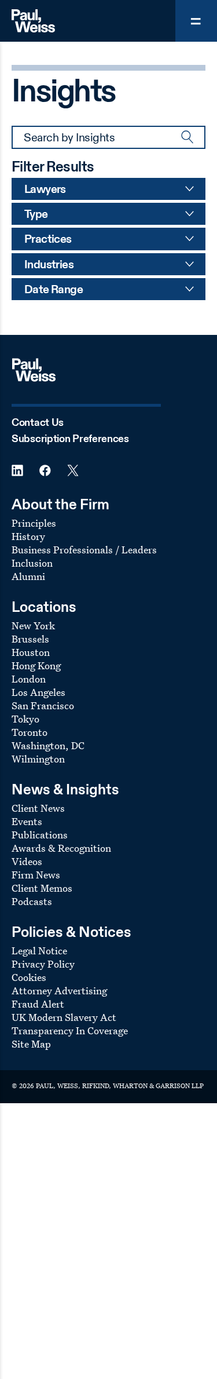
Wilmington (38, 758)
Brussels (30, 638)
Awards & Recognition (61, 848)
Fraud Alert (38, 1003)
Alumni (28, 576)
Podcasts (32, 901)
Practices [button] (48, 240)
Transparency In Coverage (70, 1030)
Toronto (29, 732)
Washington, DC (48, 745)
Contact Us (38, 423)
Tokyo (25, 718)
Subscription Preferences (70, 439)
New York (33, 625)
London (29, 678)
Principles (34, 523)
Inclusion (32, 563)
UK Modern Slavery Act (64, 1017)
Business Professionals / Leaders (84, 549)
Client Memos (42, 888)
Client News (38, 808)
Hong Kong (36, 665)
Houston (31, 652)
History (28, 536)
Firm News (36, 874)
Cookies (29, 977)
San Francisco (43, 705)
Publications (40, 834)
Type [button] (36, 215)
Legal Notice (39, 950)
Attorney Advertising (59, 990)
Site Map (31, 1043)
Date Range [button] (53, 290)
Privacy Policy (43, 964)
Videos (27, 861)
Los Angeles (38, 692)
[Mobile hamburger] (196, 21)
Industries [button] (48, 265)
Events (27, 821)
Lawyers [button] (45, 190)
